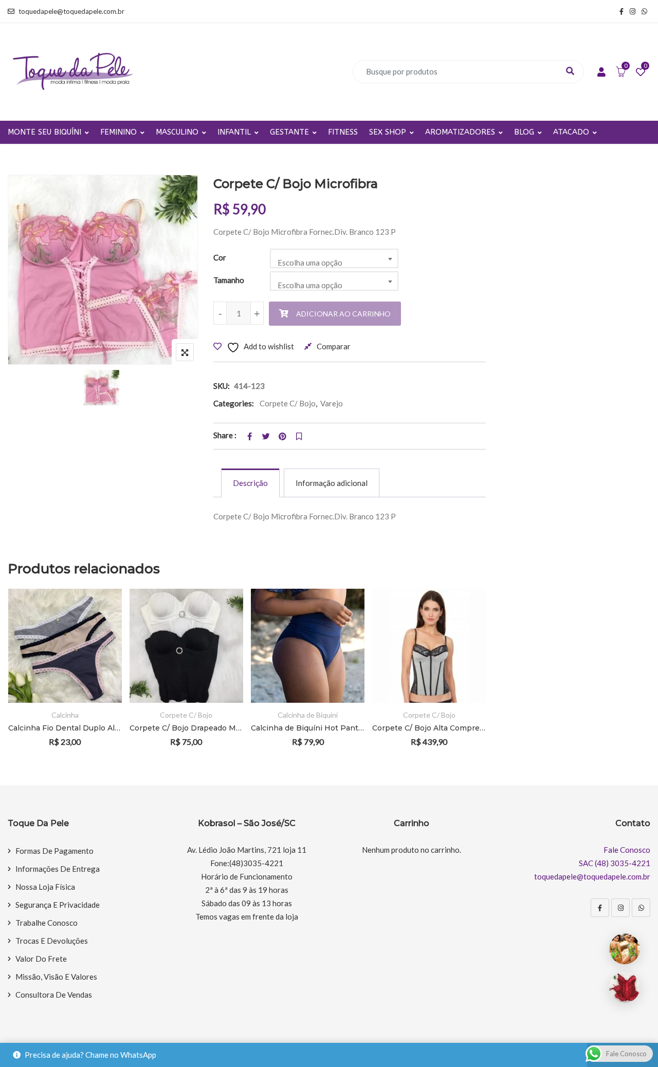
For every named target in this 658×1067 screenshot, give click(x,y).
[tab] (250, 483)
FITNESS (343, 132)
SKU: (221, 385)
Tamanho (228, 280)
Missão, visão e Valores (56, 976)
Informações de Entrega (57, 868)
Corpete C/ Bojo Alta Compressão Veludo (429, 728)
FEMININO (118, 132)
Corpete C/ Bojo (288, 403)
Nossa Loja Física (45, 886)
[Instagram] (620, 907)
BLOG (524, 132)
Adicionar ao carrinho (343, 313)
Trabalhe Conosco (46, 922)
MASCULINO (177, 132)
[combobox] (334, 258)
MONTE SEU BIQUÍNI (44, 132)
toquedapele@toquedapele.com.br (71, 11)
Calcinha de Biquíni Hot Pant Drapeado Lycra (307, 728)
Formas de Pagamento (54, 850)
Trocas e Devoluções (51, 940)
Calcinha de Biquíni (308, 714)
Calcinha (65, 714)
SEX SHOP (387, 132)
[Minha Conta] (601, 72)
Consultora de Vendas (53, 994)
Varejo (331, 403)
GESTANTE (289, 132)
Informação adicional (332, 483)
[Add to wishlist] (100, 645)
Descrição (250, 483)
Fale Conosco (627, 849)
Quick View (100, 673)
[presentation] (15, 681)
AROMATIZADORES (460, 132)
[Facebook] (600, 907)
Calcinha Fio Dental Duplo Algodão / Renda (65, 728)
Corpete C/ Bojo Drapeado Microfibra (186, 728)
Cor (219, 257)
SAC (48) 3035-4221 (614, 863)
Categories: (233, 403)
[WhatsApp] (641, 907)
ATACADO (571, 132)
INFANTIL (234, 132)
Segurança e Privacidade (57, 904)
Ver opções (100, 617)
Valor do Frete (41, 958)
